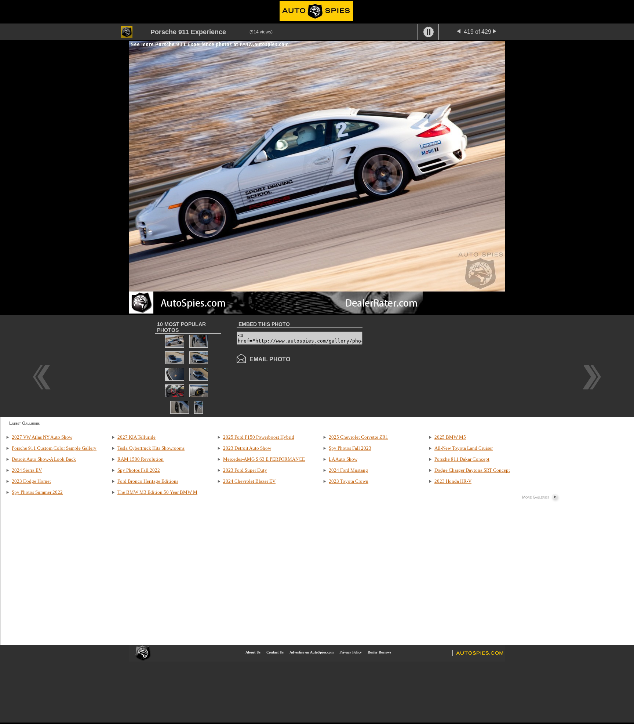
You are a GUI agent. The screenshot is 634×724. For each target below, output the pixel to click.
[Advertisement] (424, 365)
